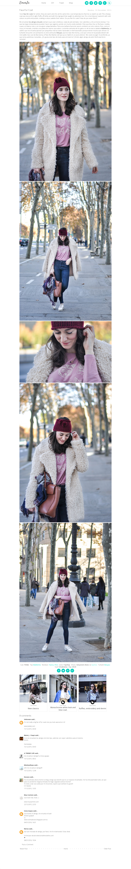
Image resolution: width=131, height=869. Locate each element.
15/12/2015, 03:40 (30, 747)
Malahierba (37, 665)
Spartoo (94, 665)
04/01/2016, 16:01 (30, 822)
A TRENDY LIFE (29, 753)
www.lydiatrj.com (29, 726)
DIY (52, 3)
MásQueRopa (29, 765)
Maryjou (107, 665)
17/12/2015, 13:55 (30, 788)
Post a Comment (27, 844)
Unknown (27, 719)
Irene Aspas (28, 811)
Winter (35, 705)
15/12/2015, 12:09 (30, 771)
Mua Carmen (29, 795)
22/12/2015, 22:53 (30, 804)
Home (43, 3)
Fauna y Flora (53, 665)
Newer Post (24, 849)
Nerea (26, 829)
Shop (71, 3)
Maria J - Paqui (29, 735)
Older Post (107, 849)
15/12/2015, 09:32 (30, 759)
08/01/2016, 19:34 (30, 840)
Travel (61, 3)
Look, (31, 705)
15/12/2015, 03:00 (30, 729)
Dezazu (27, 777)
